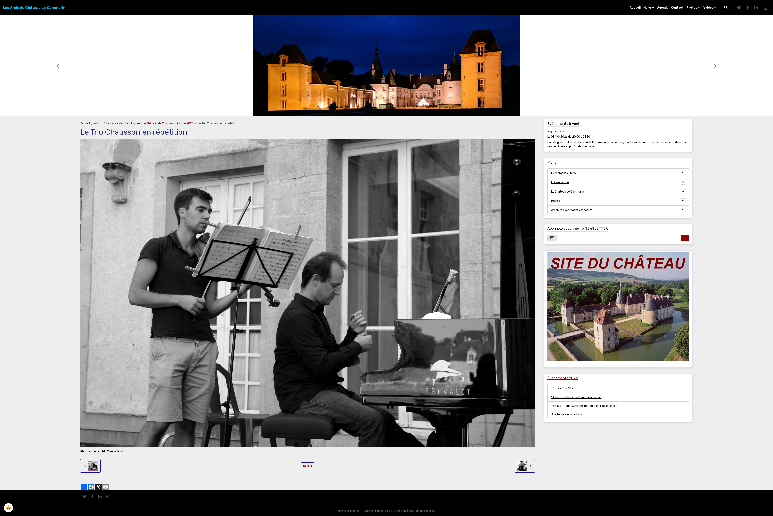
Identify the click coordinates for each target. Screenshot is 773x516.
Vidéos (708, 7)
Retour (307, 466)
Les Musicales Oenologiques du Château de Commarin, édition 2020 (150, 123)
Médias (555, 201)
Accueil (635, 7)
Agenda (662, 7)
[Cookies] (8, 507)
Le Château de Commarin (567, 191)
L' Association (560, 182)
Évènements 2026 (563, 173)
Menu (647, 7)
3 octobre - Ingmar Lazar (567, 414)
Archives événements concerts (571, 210)
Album (98, 123)
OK (685, 238)
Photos (692, 7)
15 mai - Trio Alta (562, 388)
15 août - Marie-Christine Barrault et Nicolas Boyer (584, 406)
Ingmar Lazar (556, 131)
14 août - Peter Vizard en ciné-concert (576, 397)
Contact (677, 7)
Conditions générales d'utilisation (384, 511)
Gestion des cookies (422, 511)
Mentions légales (348, 511)
